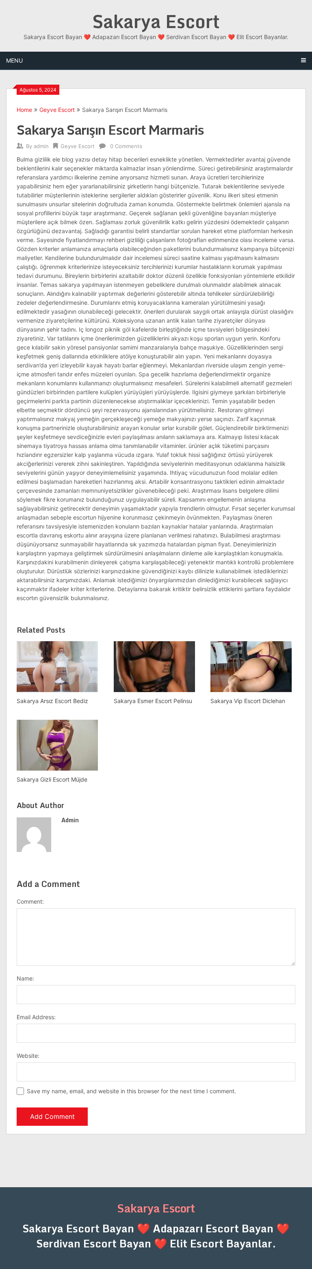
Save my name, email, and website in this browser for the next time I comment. (131, 1091)
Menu (14, 60)
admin (41, 146)
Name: (25, 978)
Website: (28, 1055)
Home (24, 109)
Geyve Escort (57, 109)
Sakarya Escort (156, 21)
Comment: (30, 901)
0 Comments (126, 146)
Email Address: (36, 1016)
